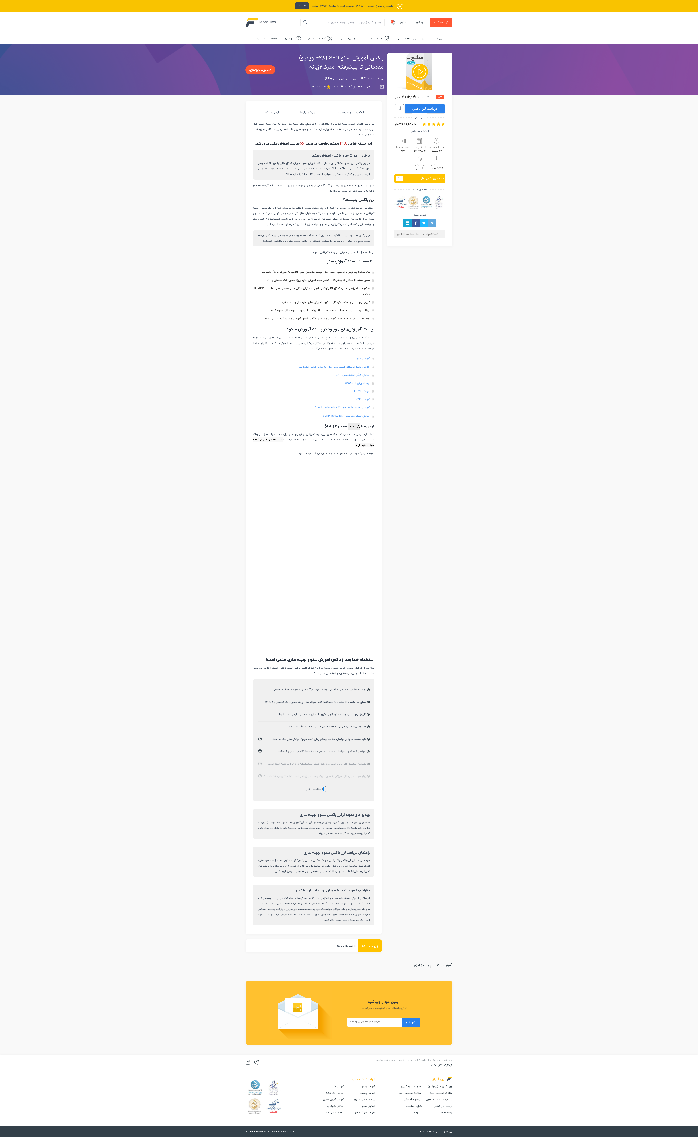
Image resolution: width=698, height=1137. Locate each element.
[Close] (4, 7)
